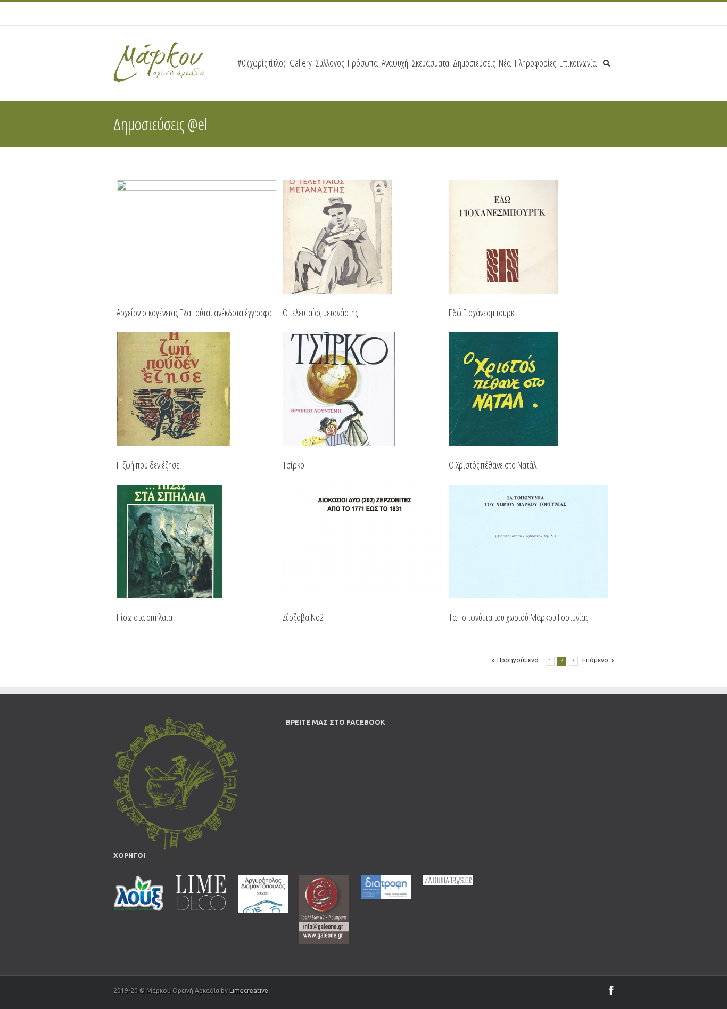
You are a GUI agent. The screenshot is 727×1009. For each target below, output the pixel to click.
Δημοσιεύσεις (474, 62)
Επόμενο (595, 660)
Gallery (301, 62)
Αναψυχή (395, 62)
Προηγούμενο (518, 660)
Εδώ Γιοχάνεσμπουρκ (481, 312)
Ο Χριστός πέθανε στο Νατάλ (492, 464)
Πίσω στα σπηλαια (144, 617)
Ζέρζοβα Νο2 (303, 617)
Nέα (505, 62)
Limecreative (248, 990)
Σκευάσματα (430, 62)
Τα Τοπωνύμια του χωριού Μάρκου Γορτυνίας (518, 617)
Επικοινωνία (578, 62)
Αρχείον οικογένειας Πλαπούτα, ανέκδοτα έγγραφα (194, 312)
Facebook (611, 990)
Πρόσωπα (363, 62)
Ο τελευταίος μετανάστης (320, 312)
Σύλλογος (330, 62)
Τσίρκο (293, 464)
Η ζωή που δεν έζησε (148, 464)
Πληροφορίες (535, 62)
